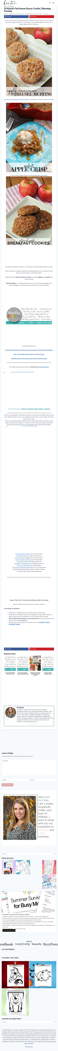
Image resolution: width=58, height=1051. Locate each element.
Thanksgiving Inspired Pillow (22, 563)
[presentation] (15, 974)
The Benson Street (16, 358)
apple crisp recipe (42, 175)
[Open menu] (53, 3)
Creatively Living (25, 350)
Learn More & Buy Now (9, 930)
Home (5, 6)
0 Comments (46, 14)
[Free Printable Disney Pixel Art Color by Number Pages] (9, 867)
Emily (6, 14)
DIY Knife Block (19, 558)
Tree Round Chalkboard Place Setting (23, 567)
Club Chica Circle (36, 350)
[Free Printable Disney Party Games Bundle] (49, 882)
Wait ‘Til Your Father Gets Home (23, 354)
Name (4, 780)
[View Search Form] (50, 3)
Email (32, 780)
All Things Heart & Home (30, 358)
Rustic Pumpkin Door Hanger (23, 559)
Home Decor (11, 6)
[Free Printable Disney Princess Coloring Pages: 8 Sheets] (49, 867)
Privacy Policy (29, 1046)
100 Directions (42, 358)
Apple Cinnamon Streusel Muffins (19, 99)
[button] (52, 29)
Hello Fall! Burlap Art (22, 556)
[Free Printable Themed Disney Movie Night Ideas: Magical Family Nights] (23, 867)
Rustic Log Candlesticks (24, 565)
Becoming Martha (47, 350)
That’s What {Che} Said (12, 350)
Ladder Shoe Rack (22, 561)
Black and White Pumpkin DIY (23, 554)
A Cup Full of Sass (39, 354)
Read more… (33, 721)
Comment (5, 761)
